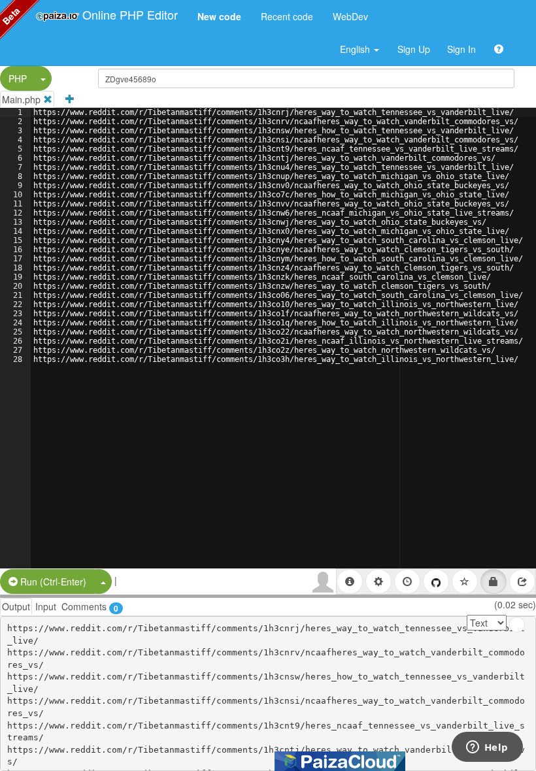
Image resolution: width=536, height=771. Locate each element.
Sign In (461, 49)
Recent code (287, 16)
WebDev (350, 16)
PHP (17, 78)
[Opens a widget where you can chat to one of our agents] (487, 748)
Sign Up (413, 49)
